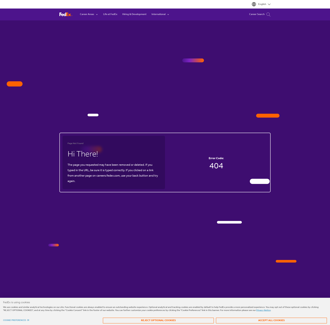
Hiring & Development (134, 14)
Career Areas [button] (87, 14)
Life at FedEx (110, 14)
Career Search (257, 14)
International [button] (159, 14)
